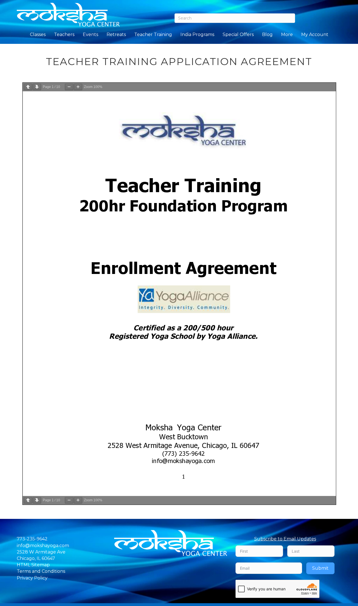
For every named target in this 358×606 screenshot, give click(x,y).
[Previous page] (28, 87)
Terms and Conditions (41, 571)
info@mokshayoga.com (43, 545)
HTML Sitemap (33, 564)
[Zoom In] (78, 87)
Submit (320, 568)
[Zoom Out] (69, 87)
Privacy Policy (32, 578)
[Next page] (37, 87)
